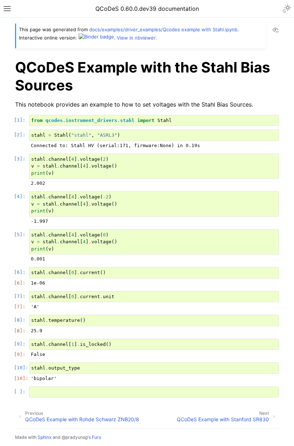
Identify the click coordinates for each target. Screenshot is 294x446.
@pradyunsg (74, 437)
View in (136, 37)
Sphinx (45, 437)
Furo (96, 437)
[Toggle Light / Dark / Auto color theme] (287, 8)
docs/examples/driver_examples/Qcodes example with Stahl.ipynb (163, 29)
